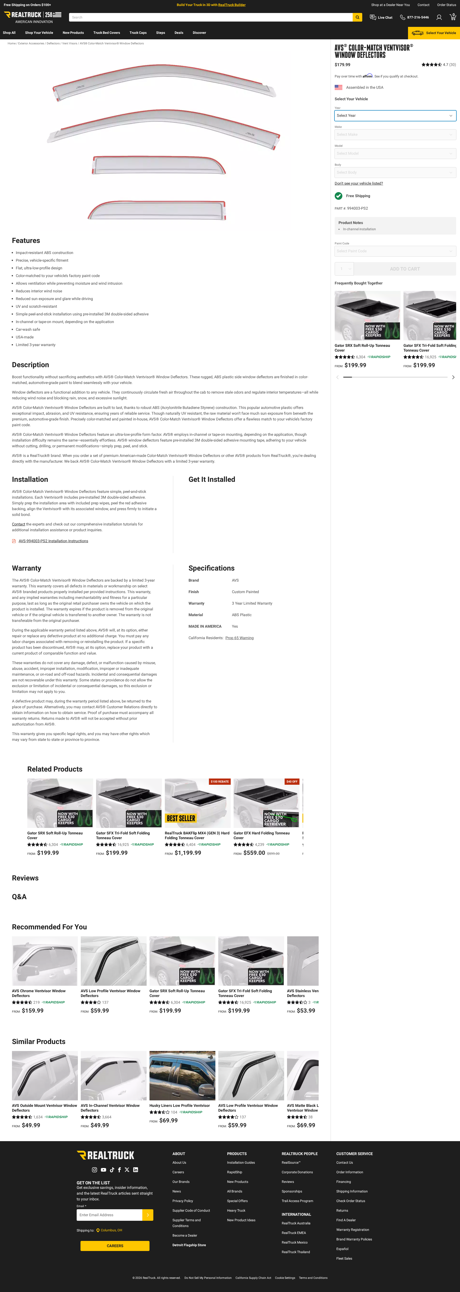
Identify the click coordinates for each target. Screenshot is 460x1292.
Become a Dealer (184, 1235)
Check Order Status (350, 1201)
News (176, 1191)
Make (338, 127)
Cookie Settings (285, 1278)
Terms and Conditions (313, 1278)
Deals (179, 33)
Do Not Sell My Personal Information (208, 1278)
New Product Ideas (241, 1220)
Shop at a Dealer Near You (390, 5)
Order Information (349, 1172)
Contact (424, 5)
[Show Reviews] (439, 65)
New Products (73, 33)
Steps (160, 33)
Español (342, 1249)
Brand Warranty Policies (354, 1239)
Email (81, 1206)
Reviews (288, 1182)
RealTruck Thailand (296, 1252)
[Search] (357, 17)
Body (338, 164)
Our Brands (181, 1182)
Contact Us (344, 1162)
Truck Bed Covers (106, 33)
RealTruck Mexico (295, 1242)
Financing (343, 1182)
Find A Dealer (346, 1220)
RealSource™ (291, 1162)
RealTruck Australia (296, 1223)
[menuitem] (9, 33)
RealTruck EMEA (294, 1233)
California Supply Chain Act (253, 1278)
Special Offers (237, 1201)
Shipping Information (352, 1191)
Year (337, 108)
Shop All (9, 33)
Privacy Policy (182, 1201)
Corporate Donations (297, 1172)
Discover (199, 33)
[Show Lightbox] (165, 141)
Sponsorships (292, 1191)
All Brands (234, 1191)
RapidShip (234, 1172)
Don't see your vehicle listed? (359, 183)
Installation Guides (241, 1162)
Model (339, 145)
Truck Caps (138, 33)
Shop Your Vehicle (39, 33)
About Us (179, 1162)
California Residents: (221, 638)
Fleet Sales (344, 1258)
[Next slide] (453, 377)
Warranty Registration (352, 1230)
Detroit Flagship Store (189, 1245)
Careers (178, 1172)
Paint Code (342, 243)
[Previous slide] (337, 377)
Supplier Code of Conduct (191, 1210)
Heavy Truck (236, 1210)
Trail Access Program (297, 1201)
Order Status (446, 5)
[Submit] (147, 1215)
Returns (342, 1210)
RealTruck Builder (232, 5)
